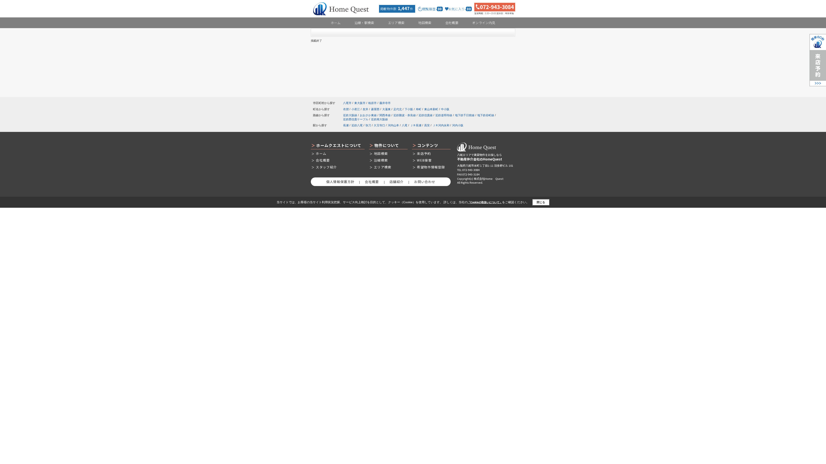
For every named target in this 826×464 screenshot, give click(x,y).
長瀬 (346, 125)
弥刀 (368, 125)
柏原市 (372, 103)
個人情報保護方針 (340, 181)
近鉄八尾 (357, 125)
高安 (427, 125)
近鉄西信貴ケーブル (355, 119)
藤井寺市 (385, 103)
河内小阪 (457, 125)
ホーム (336, 22)
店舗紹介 (397, 181)
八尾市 (347, 103)
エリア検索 (396, 22)
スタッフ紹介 (326, 167)
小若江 (355, 109)
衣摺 (346, 109)
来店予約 (424, 153)
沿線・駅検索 (364, 22)
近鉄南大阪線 (379, 119)
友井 (365, 109)
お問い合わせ (424, 181)
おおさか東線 (368, 115)
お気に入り (459, 9)
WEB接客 (424, 160)
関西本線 (385, 115)
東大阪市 (359, 103)
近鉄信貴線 (426, 115)
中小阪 (445, 109)
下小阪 (409, 109)
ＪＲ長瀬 (415, 125)
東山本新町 (431, 109)
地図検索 (424, 22)
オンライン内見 (483, 22)
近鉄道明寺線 (443, 115)
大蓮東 (386, 109)
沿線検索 (381, 160)
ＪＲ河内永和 (441, 125)
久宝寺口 (379, 125)
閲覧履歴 (432, 9)
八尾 (404, 125)
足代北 (397, 109)
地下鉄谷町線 (485, 115)
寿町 (418, 109)
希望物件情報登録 (431, 167)
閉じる (541, 202)
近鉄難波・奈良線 (404, 115)
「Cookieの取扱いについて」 (485, 202)
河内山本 (393, 125)
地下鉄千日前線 (465, 115)
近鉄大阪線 (350, 115)
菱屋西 (375, 109)
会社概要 (451, 22)
